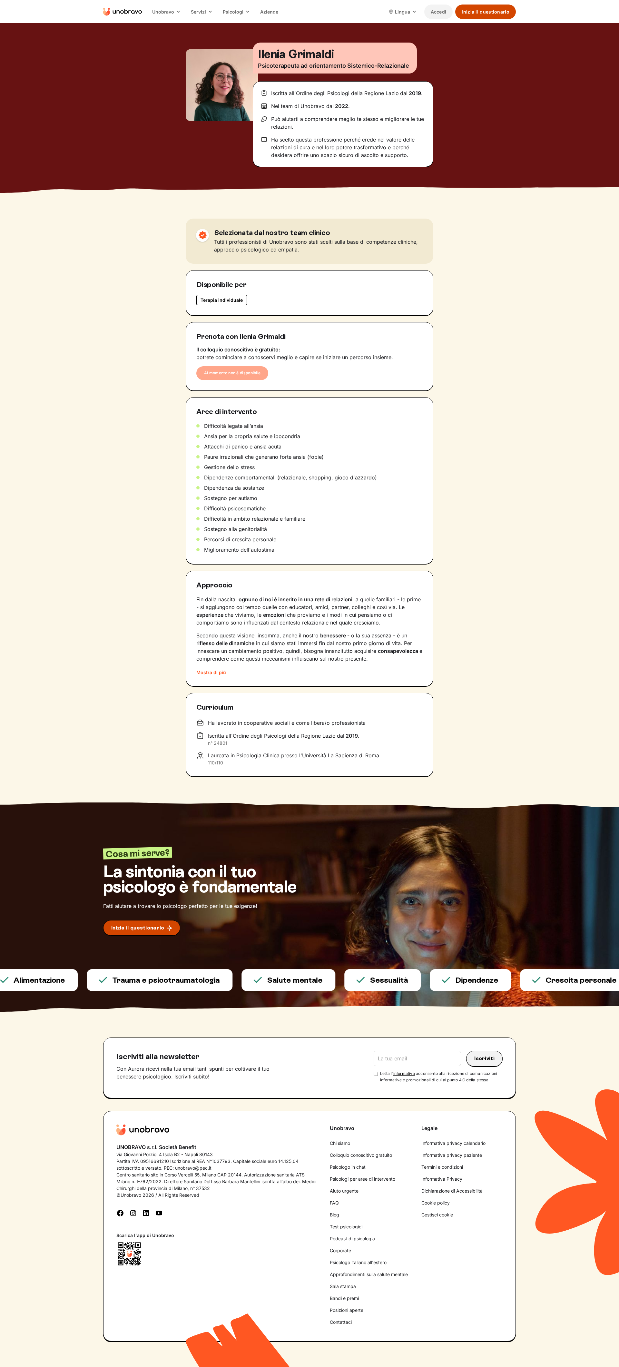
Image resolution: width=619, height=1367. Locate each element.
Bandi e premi (344, 1298)
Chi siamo (340, 1143)
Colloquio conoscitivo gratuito (361, 1155)
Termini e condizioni (442, 1167)
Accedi (439, 12)
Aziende (269, 12)
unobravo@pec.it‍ (193, 1168)
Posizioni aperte (346, 1310)
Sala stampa (343, 1286)
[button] (166, 12)
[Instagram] (133, 1212)
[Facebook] (120, 1212)
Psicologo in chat (348, 1167)
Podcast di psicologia (352, 1238)
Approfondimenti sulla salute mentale (369, 1274)
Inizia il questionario (485, 12)
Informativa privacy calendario (453, 1143)
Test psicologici (346, 1226)
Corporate (340, 1250)
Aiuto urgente (344, 1191)
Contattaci (341, 1322)
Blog (334, 1214)
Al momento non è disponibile (232, 372)
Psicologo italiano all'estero (358, 1262)
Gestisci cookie (437, 1214)
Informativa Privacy (441, 1179)
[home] (122, 11)
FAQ (334, 1202)
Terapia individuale (222, 300)
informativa (404, 1073)
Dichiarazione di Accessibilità (452, 1191)
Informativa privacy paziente (451, 1155)
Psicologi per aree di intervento (362, 1179)
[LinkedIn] (146, 1212)
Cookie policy (435, 1202)
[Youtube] (159, 1212)
